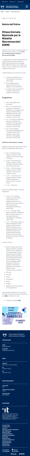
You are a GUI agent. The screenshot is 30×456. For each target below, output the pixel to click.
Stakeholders (5, 444)
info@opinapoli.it (6, 346)
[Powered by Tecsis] (13, 454)
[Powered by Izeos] (22, 454)
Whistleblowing (6, 431)
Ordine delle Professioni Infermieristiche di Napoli (12, 7)
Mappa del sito (6, 438)
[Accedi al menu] (27, 6)
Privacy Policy (6, 425)
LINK (6, 296)
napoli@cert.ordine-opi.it (8, 350)
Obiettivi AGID (6, 432)
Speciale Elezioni (6, 443)
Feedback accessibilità (8, 435)
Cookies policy (6, 427)
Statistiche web (6, 441)
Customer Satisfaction (8, 440)
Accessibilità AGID (7, 434)
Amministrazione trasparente (10, 429)
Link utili (4, 428)
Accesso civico (6, 445)
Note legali (5, 437)
